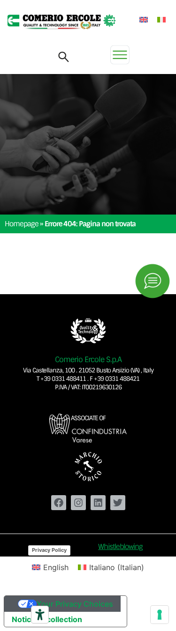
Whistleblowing (120, 546)
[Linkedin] (98, 502)
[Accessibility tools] (40, 615)
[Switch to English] (144, 19)
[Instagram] (78, 502)
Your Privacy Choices (75, 604)
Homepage (21, 224)
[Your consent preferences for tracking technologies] (159, 615)
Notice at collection (47, 619)
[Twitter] (117, 502)
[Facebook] (58, 502)
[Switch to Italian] (161, 19)
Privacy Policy (49, 550)
